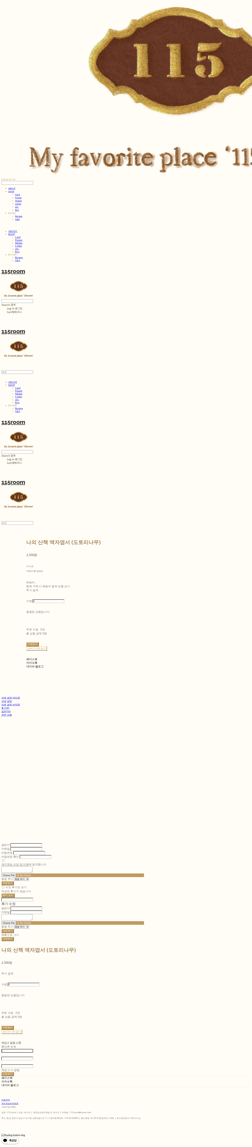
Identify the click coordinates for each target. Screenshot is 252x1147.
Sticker (18, 200)
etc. (17, 206)
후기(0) (5, 708)
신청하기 (8, 1074)
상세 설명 (6, 701)
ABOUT (11, 188)
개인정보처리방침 (9, 1103)
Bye (17, 210)
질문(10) (6, 711)
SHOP (11, 191)
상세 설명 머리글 (10, 697)
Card (17, 194)
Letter (18, 203)
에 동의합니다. (24, 864)
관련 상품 (6, 714)
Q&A (17, 219)
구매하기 (8, 939)
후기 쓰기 (8, 895)
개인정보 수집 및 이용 (15, 864)
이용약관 (5, 1099)
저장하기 (8, 883)
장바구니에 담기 (12, 1031)
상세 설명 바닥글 (10, 704)
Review (18, 216)
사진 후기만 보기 (16, 887)
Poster (18, 197)
